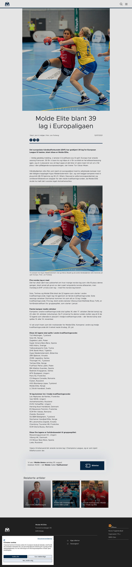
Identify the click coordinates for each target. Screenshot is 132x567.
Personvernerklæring (45, 539)
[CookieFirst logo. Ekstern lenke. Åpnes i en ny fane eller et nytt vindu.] (4, 540)
